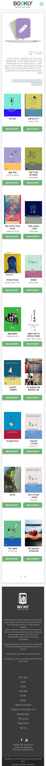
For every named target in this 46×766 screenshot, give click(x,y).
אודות (23, 681)
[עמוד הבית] (23, 4)
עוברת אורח (13, 280)
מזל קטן (13, 172)
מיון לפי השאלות (18, 81)
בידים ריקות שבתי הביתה (33, 334)
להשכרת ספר (32, 128)
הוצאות (23, 700)
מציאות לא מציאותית (33, 549)
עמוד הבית (23, 677)
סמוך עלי (12, 548)
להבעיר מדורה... (33, 442)
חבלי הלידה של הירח (12, 227)
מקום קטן (12, 333)
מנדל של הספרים (33, 173)
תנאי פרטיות (16, 759)
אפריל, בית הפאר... (33, 496)
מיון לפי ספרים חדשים (33, 81)
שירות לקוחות (23, 723)
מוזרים (12, 118)
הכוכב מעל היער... (33, 227)
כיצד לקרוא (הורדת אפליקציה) (23, 709)
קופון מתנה (23, 691)
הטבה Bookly (23, 714)
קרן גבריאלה (23, 718)
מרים (12, 495)
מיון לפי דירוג (36, 84)
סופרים (23, 695)
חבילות (23, 686)
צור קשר (23, 727)
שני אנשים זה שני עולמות (33, 388)
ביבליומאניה (12, 441)
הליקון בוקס (16, 764)
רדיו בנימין (33, 118)
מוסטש (23, 764)
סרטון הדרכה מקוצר (23, 704)
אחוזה (33, 280)
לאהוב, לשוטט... (12, 388)
